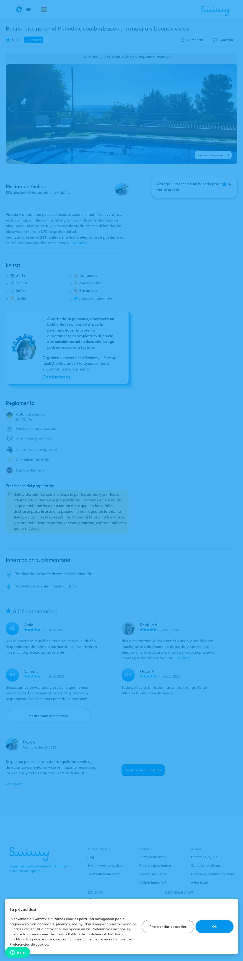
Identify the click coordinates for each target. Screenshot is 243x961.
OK (214, 926)
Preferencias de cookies (168, 926)
